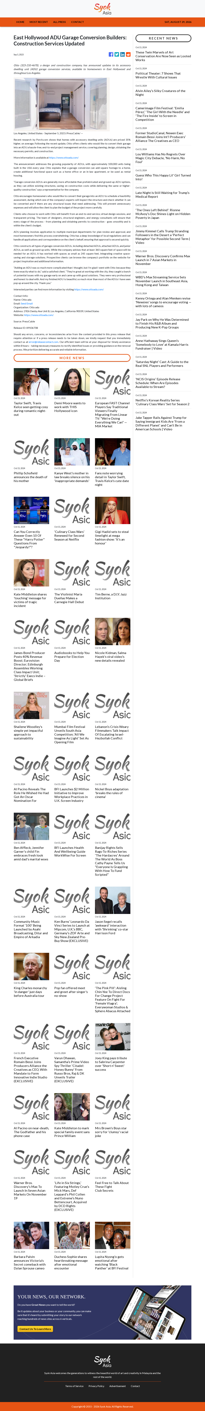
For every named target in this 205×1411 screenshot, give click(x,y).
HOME (20, 21)
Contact (135, 1385)
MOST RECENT (39, 21)
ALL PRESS (59, 21)
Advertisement (117, 1385)
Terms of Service (74, 1385)
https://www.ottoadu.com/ (64, 157)
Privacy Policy (96, 1385)
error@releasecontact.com (43, 341)
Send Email (27, 303)
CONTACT (77, 21)
